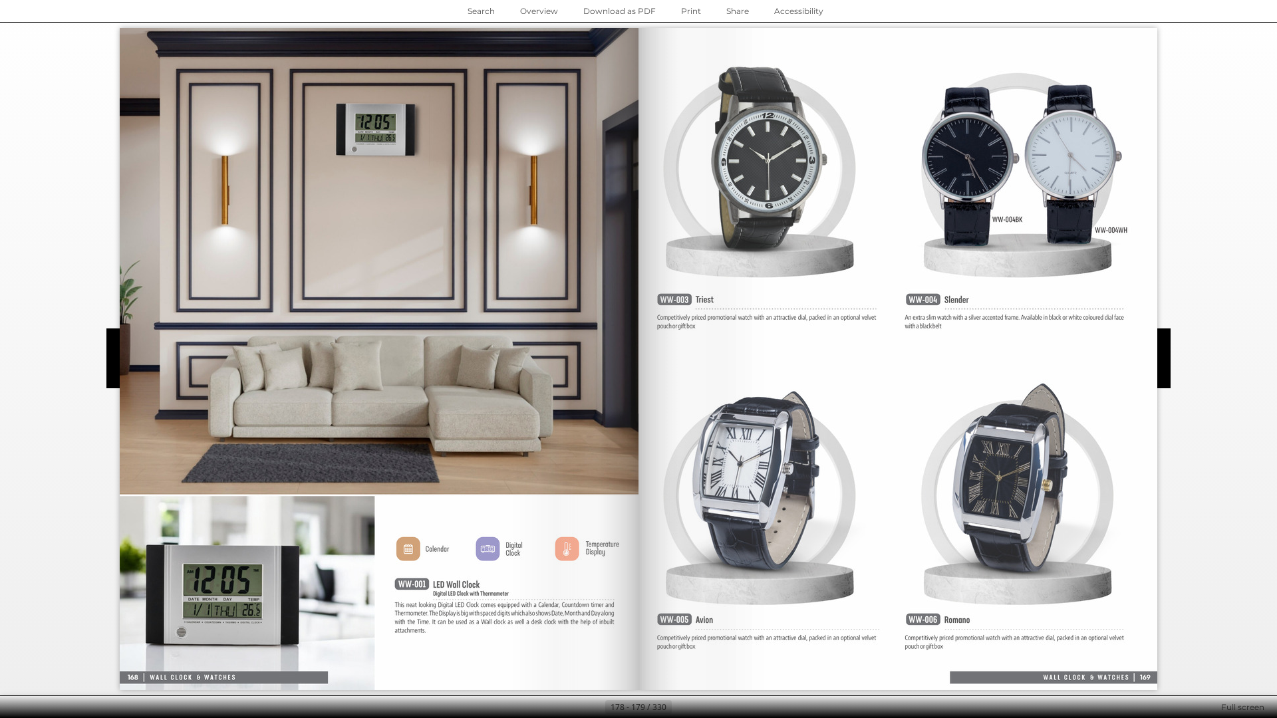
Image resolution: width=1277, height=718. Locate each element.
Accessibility (798, 11)
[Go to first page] (573, 707)
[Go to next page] (682, 707)
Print (691, 11)
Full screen (1242, 707)
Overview (539, 11)
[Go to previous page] (594, 707)
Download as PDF (619, 11)
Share (737, 11)
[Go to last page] (703, 707)
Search (481, 11)
